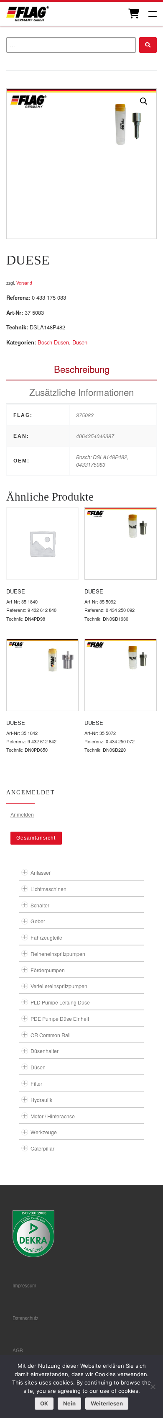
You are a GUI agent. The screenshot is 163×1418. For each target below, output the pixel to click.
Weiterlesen (107, 1403)
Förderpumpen (48, 970)
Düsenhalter (45, 1050)
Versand (24, 283)
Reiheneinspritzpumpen (58, 953)
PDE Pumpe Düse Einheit (60, 1018)
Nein (69, 1403)
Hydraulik (41, 1099)
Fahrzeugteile (46, 937)
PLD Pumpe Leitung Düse (60, 1002)
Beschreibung (82, 368)
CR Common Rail (51, 1034)
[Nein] (152, 1386)
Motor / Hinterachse (53, 1116)
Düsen (79, 342)
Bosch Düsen (53, 342)
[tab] (81, 369)
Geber (38, 921)
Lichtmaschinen (48, 888)
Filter (36, 1083)
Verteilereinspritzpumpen (59, 985)
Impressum (24, 1285)
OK (44, 1403)
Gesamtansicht (36, 838)
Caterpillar (42, 1148)
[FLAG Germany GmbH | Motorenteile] (27, 12)
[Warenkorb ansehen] (133, 14)
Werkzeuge (44, 1131)
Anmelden (22, 814)
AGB (18, 1350)
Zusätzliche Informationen (81, 391)
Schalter (40, 905)
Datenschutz (25, 1318)
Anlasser (41, 872)
